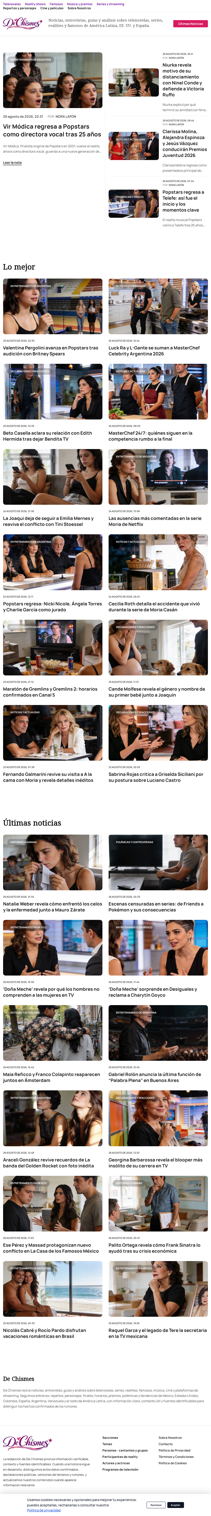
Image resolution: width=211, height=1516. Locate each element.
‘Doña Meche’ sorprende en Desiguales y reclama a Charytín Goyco (153, 992)
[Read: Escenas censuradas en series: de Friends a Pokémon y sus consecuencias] (158, 862)
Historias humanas (23, 842)
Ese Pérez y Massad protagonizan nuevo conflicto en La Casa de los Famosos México (51, 1248)
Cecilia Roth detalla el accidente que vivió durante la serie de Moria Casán (154, 607)
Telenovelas (12, 4)
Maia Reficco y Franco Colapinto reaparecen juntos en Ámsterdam (51, 1078)
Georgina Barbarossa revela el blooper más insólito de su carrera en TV (156, 1163)
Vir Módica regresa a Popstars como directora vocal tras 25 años (52, 130)
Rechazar (156, 1505)
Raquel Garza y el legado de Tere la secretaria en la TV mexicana (158, 1333)
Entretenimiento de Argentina (31, 59)
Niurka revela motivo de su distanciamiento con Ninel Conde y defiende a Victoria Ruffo (183, 80)
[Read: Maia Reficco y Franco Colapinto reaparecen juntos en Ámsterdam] (52, 1033)
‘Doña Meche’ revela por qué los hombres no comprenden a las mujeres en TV (51, 992)
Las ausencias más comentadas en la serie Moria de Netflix (155, 521)
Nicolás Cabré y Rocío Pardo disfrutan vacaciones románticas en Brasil (44, 1333)
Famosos (56, 4)
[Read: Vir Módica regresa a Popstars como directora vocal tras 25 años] (52, 80)
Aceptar (175, 1505)
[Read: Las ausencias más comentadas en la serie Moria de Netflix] (158, 477)
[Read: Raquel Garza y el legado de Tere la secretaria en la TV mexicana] (158, 1289)
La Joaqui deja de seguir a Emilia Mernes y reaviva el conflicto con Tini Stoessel (48, 521)
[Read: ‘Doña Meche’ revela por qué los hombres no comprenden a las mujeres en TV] (52, 948)
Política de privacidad (44, 1510)
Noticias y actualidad (130, 139)
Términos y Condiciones (176, 1457)
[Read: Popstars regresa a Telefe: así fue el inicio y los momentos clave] (134, 204)
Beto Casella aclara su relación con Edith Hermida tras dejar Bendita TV (47, 436)
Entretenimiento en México (29, 627)
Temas (107, 1444)
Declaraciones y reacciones (127, 76)
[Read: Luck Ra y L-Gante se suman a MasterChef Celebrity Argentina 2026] (158, 306)
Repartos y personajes (19, 8)
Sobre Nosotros (79, 8)
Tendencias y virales (130, 197)
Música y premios (80, 4)
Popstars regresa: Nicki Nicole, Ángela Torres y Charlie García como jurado (52, 607)
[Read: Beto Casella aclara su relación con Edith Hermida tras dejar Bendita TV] (52, 391)
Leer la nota (12, 162)
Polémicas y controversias (134, 842)
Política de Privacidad (174, 1450)
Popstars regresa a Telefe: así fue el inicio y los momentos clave (183, 201)
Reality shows (35, 4)
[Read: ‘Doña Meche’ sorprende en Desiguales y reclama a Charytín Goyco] (158, 948)
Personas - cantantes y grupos (125, 1450)
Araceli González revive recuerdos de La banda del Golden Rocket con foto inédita (48, 1163)
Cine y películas (51, 8)
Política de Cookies (173, 1463)
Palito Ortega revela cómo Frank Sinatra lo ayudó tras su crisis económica (154, 1248)
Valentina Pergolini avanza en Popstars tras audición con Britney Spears (50, 351)
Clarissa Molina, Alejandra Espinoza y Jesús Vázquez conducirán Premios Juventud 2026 (185, 143)
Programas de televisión (120, 1469)
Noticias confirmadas (131, 286)
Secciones (110, 1437)
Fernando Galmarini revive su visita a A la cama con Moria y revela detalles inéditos (48, 777)
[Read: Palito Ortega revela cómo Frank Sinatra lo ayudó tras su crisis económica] (158, 1203)
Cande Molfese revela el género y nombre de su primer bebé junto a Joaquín (157, 692)
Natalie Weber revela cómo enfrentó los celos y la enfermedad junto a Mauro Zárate (52, 907)
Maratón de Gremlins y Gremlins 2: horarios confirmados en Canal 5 (50, 692)
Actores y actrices (116, 1463)
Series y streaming (110, 4)
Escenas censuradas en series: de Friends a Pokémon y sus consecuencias (156, 907)
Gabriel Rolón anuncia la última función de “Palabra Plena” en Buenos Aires (155, 1078)
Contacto (166, 1444)
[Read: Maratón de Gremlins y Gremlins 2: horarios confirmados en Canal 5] (52, 647)
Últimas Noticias (190, 24)
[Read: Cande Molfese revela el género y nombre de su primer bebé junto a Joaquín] (158, 647)
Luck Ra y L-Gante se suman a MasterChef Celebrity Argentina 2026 (154, 351)
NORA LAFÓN (66, 116)
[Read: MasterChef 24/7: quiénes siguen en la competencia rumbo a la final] (158, 391)
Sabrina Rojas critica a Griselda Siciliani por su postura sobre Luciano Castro (156, 777)
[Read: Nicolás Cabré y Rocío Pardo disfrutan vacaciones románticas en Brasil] (52, 1289)
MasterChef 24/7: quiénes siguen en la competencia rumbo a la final (150, 436)
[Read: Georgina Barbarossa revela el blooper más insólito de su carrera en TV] (158, 1118)
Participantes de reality (120, 1457)
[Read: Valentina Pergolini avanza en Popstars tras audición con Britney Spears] (52, 306)
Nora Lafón (176, 58)
